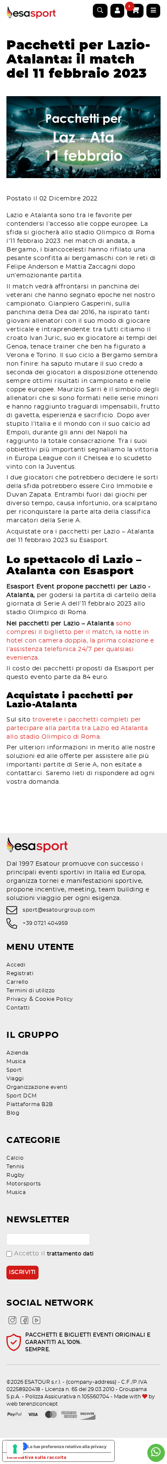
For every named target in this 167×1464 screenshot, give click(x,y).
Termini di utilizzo (30, 990)
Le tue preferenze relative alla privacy (67, 1446)
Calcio (15, 1158)
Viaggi (15, 1078)
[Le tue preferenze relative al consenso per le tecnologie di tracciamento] (15, 1449)
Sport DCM (21, 1095)
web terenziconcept (32, 1403)
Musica (16, 1061)
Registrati (19, 973)
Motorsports (23, 1183)
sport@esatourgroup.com (59, 909)
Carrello (17, 982)
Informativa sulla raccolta (36, 1457)
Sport (14, 1070)
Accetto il (54, 1254)
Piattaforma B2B (29, 1104)
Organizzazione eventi (37, 1087)
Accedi (15, 964)
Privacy (16, 999)
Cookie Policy (54, 999)
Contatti (18, 1007)
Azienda (17, 1052)
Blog (12, 1112)
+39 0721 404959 (45, 923)
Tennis (15, 1166)
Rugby (15, 1175)
